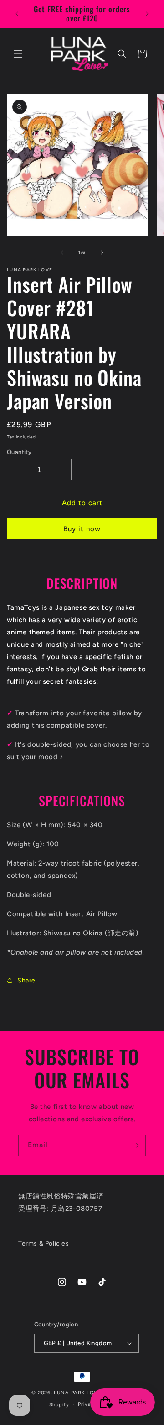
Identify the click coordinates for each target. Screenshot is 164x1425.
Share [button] (26, 980)
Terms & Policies (43, 1243)
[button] (18, 54)
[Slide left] (62, 253)
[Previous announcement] (17, 14)
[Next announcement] (147, 14)
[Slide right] (102, 253)
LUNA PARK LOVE (78, 1393)
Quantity (19, 452)
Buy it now (82, 529)
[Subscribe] (135, 1145)
